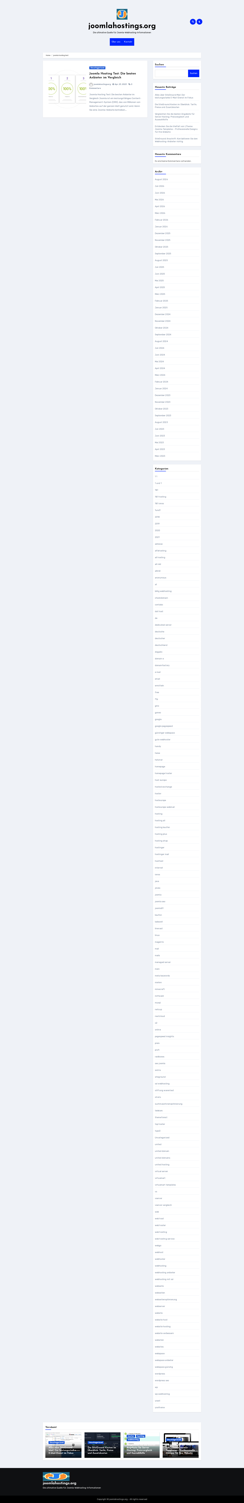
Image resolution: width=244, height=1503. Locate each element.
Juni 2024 (160, 355)
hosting (158, 814)
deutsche (159, 631)
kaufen (158, 915)
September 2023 (163, 415)
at (156, 584)
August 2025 (161, 260)
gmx (157, 706)
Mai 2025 (159, 280)
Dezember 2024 (163, 314)
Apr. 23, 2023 (120, 84)
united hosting (162, 1164)
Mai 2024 (159, 361)
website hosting (163, 1326)
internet (159, 868)
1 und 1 (158, 483)
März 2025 (160, 294)
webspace (160, 1353)
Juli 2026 (159, 186)
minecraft (160, 989)
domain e (159, 658)
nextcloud (160, 1016)
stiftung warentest (164, 1090)
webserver (160, 1306)
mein (157, 969)
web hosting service (165, 1239)
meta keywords (162, 976)
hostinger (159, 847)
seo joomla (160, 1063)
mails (157, 955)
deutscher (160, 638)
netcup (158, 1009)
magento (159, 942)
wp (156, 1387)
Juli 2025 (159, 267)
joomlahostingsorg (102, 84)
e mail (158, 672)
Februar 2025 (161, 301)
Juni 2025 (160, 274)
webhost (159, 1252)
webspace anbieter (164, 1360)
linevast (159, 928)
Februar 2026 (161, 220)
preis (157, 1043)
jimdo (157, 888)
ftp (156, 699)
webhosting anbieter (165, 1272)
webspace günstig (164, 1367)
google (158, 719)
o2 (156, 1023)
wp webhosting (162, 1394)
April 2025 (160, 287)
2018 (157, 517)
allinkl (158, 571)
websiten (159, 1340)
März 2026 (160, 213)
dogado (158, 652)
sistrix (158, 1070)
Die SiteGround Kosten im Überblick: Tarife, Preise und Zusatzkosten (102, 1450)
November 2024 (163, 321)
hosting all (160, 820)
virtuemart (160, 1178)
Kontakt (128, 42)
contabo (159, 604)
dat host (159, 611)
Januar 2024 (161, 388)
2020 (157, 530)
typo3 (158, 1131)
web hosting (161, 1232)
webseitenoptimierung (166, 1299)
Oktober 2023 (161, 409)
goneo (158, 712)
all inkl (158, 564)
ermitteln (159, 685)
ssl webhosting (162, 1083)
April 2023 (160, 449)
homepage (160, 766)
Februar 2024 (161, 382)
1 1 (156, 476)
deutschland (161, 645)
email (157, 679)
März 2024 (160, 375)
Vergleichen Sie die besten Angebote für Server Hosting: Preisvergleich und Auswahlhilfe (175, 117)
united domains (162, 1158)
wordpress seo (162, 1380)
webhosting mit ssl (164, 1279)
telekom (159, 1110)
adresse (159, 544)
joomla (158, 895)
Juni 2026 (160, 193)
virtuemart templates (165, 1185)
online (158, 1029)
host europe (161, 780)
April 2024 (160, 368)
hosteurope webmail (165, 807)
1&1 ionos (159, 503)
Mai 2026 (159, 199)
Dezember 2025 (162, 233)
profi (157, 1050)
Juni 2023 (160, 436)
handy (158, 746)
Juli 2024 (159, 348)
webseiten (160, 1293)
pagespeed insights (164, 1036)
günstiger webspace (165, 733)
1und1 (158, 510)
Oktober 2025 (161, 247)
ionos (157, 874)
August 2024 (161, 341)
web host (159, 1218)
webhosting (160, 1266)
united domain (162, 1151)
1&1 (156, 490)
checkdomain (161, 598)
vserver (158, 1198)
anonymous (160, 577)
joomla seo (160, 901)
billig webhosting (163, 591)
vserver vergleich (163, 1205)
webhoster (160, 1259)
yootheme (160, 1407)
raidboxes (159, 1056)
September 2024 (163, 334)
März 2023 (160, 456)
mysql (158, 1002)
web (157, 1212)
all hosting (160, 557)
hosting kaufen (162, 827)
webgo (158, 1245)
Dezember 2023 (162, 395)
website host (161, 1320)
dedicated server (163, 625)
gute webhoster (163, 739)
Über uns (116, 42)
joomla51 (159, 908)
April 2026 (160, 206)
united (158, 1144)
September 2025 (163, 253)
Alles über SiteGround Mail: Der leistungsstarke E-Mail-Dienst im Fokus (62, 1450)
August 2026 (161, 179)
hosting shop (161, 841)
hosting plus (161, 834)
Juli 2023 (159, 429)
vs (156, 1191)
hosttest (159, 861)
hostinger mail (162, 854)
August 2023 (161, 422)
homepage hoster (163, 773)
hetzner (159, 760)
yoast (157, 1401)
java (157, 881)
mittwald (159, 996)
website (159, 1313)
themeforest (161, 1117)
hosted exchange (163, 787)
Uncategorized (97, 68)
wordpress (160, 1374)
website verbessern (164, 1333)
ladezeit (159, 922)
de (156, 618)
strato (158, 1097)
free (157, 692)
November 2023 (162, 402)
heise (157, 753)
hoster (158, 793)
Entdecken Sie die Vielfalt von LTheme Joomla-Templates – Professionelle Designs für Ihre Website (176, 129)
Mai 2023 (159, 442)
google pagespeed (164, 726)
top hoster (160, 1124)
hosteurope (160, 800)
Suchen (159, 64)
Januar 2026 (161, 226)
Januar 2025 (161, 307)
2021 (157, 537)
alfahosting (160, 550)
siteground (160, 1077)
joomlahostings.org (122, 26)
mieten (158, 982)
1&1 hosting (160, 497)
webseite (159, 1286)
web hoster (160, 1225)
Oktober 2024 (161, 328)
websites (159, 1347)
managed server (163, 962)
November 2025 (162, 240)
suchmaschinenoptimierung (168, 1104)
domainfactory (162, 665)
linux (157, 935)
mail (157, 949)
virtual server (161, 1171)
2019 (157, 524)
